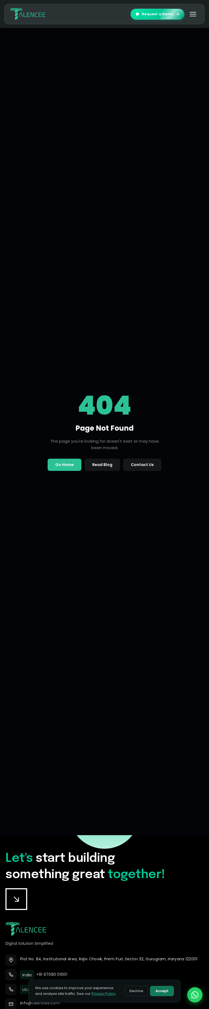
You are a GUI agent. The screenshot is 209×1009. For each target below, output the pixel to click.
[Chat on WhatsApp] (194, 994)
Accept (161, 990)
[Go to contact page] (16, 899)
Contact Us (142, 464)
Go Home (64, 464)
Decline (136, 990)
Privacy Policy (103, 993)
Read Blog (102, 464)
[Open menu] (193, 14)
